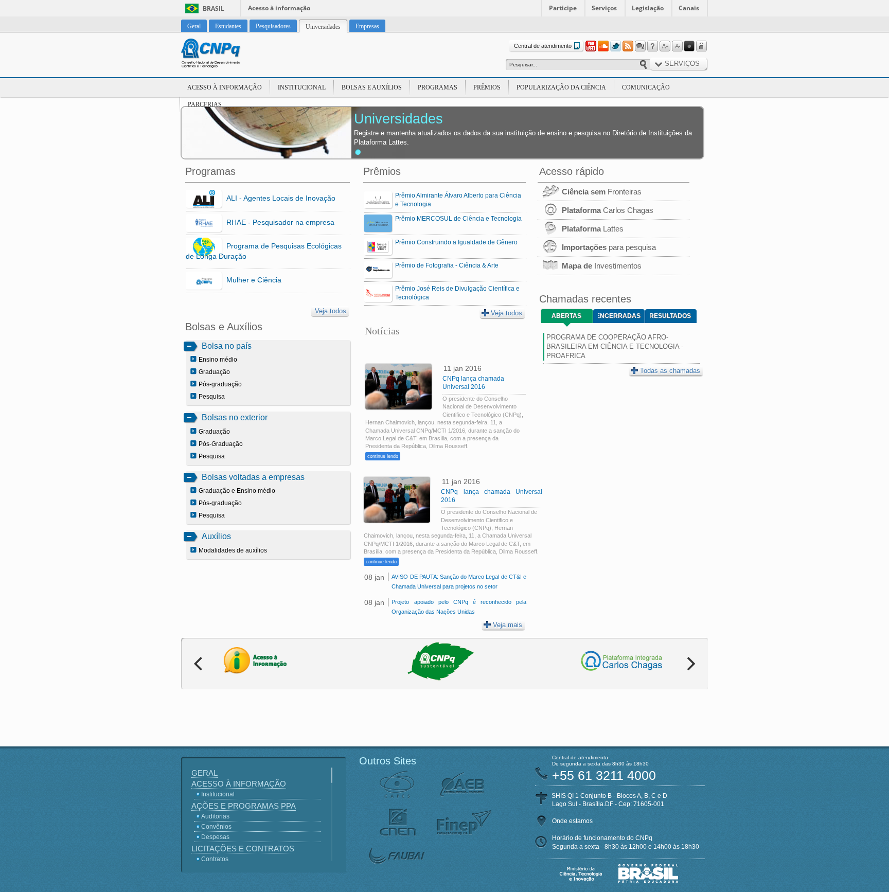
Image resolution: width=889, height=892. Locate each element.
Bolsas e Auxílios (372, 87)
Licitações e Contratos (242, 848)
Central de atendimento (543, 46)
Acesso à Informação (224, 87)
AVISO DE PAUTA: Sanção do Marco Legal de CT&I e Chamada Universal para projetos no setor (459, 582)
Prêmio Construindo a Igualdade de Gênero (456, 242)
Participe (563, 8)
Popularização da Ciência (561, 87)
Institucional (302, 87)
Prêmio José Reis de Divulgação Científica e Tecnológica (457, 293)
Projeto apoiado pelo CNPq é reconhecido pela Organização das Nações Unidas (459, 607)
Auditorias (215, 816)
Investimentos (602, 265)
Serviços (604, 8)
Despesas (215, 837)
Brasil (213, 8)
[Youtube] (590, 46)
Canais (689, 8)
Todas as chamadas (670, 370)
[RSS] (627, 46)
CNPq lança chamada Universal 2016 (473, 382)
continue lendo (382, 456)
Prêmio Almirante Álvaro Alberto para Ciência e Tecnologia (458, 200)
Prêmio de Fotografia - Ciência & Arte (447, 265)
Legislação (648, 8)
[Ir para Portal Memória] (223, 54)
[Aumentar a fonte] (664, 46)
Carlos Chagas (607, 210)
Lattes (593, 228)
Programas (437, 87)
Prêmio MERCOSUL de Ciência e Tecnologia (458, 218)
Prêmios (487, 87)
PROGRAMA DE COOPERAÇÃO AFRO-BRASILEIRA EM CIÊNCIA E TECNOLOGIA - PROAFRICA (614, 346)
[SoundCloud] (603, 46)
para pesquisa (609, 247)
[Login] (701, 46)
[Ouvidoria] (640, 46)
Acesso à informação (279, 8)
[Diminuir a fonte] (677, 46)
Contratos (214, 859)
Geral (204, 773)
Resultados (670, 315)
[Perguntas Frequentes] (652, 46)
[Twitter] (615, 46)
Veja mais (507, 625)
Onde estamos (572, 821)
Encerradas (619, 315)
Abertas (566, 315)
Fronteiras (602, 191)
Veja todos (330, 311)
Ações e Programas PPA (243, 805)
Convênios (216, 826)
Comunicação (646, 87)
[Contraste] (689, 46)
